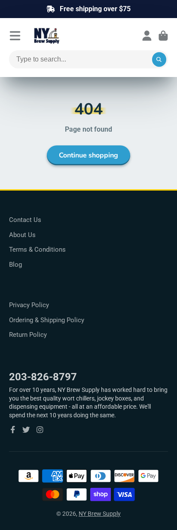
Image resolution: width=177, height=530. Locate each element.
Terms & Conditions (37, 249)
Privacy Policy (29, 305)
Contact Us (25, 220)
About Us (22, 235)
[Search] (159, 59)
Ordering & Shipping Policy (46, 320)
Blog (15, 264)
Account (147, 36)
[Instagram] (40, 430)
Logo (67, 35)
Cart (163, 36)
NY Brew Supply (100, 513)
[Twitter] (26, 430)
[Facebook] (13, 430)
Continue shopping (88, 155)
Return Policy (28, 335)
